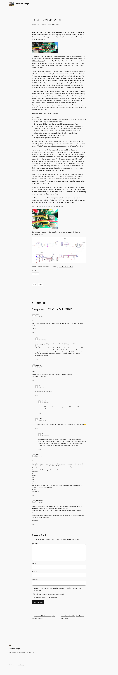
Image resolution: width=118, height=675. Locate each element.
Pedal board (55, 24)
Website (35, 580)
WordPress (21, 665)
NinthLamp (39, 455)
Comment (36, 543)
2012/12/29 (39, 367)
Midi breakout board (53, 85)
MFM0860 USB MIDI (66, 267)
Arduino (49, 24)
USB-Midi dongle (38, 61)
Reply (33, 332)
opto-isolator (52, 80)
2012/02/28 (39, 316)
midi (34, 284)
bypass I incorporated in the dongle (52, 170)
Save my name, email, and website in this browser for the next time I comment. (57, 589)
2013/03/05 (39, 457)
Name (34, 563)
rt (44, 24)
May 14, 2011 (36, 24)
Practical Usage (22, 4)
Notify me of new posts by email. (45, 598)
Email (34, 571)
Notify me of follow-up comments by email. (49, 594)
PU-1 (40, 284)
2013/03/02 (42, 420)
